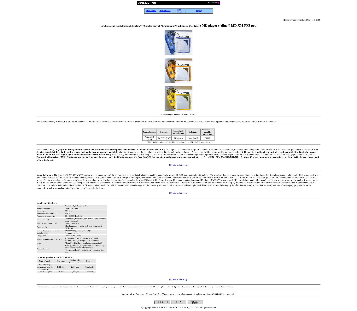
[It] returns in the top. (178, 165)
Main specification (179, 11)
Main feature (151, 11)
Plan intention (165, 11)
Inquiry (199, 11)
